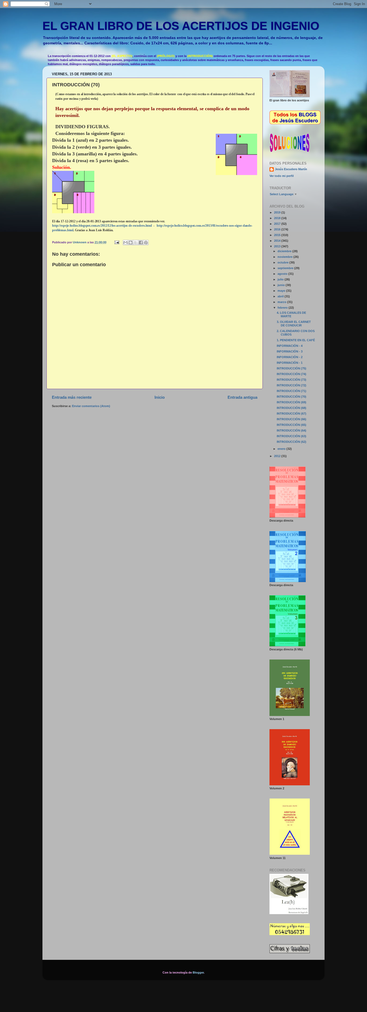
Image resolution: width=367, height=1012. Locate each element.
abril (281, 296)
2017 (277, 223)
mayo (282, 290)
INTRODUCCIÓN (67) (291, 413)
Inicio (159, 397)
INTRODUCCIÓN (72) (291, 385)
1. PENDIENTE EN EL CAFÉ (296, 340)
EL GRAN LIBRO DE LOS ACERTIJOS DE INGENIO (180, 25)
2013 (277, 246)
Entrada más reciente (72, 397)
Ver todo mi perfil (281, 175)
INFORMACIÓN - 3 (290, 351)
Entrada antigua (242, 397)
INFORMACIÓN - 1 (290, 362)
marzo (282, 302)
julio (281, 279)
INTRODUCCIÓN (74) (291, 374)
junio (282, 285)
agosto (283, 273)
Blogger (198, 972)
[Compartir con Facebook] (140, 242)
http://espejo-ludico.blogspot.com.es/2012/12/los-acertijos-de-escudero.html (102, 225)
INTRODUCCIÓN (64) (291, 430)
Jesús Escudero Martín (291, 169)
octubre (283, 262)
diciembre (285, 251)
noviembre (285, 256)
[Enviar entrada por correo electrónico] (116, 242)
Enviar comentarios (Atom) (91, 406)
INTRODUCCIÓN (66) (291, 419)
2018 (277, 218)
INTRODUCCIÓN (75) (291, 368)
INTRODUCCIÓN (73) (291, 379)
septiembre (286, 268)
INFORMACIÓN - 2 (290, 357)
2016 (277, 229)
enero (282, 448)
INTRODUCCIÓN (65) (291, 424)
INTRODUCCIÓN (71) (291, 391)
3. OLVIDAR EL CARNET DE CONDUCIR (294, 323)
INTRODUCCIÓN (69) (291, 402)
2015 (277, 235)
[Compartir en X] (135, 242)
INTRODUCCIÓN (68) (291, 407)
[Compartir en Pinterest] (146, 242)
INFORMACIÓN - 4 (290, 345)
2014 (277, 240)
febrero (283, 307)
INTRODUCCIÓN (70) (291, 396)
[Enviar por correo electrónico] (125, 242)
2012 (277, 456)
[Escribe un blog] (130, 242)
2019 (277, 212)
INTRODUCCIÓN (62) (291, 441)
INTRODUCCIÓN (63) (291, 436)
